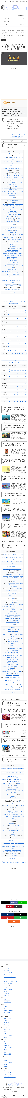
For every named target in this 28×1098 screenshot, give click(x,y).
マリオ (12, 173)
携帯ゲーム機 (9, 216)
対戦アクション (19, 777)
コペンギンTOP (6, 153)
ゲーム (12, 153)
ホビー (15, 153)
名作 (20, 168)
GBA (11, 218)
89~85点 (17, 825)
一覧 (6, 173)
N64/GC (11, 251)
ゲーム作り (15, 284)
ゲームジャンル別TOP (6, 772)
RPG (7, 175)
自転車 (5, 1050)
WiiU (16, 214)
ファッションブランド (10, 1035)
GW (7, 274)
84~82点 (21, 825)
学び (5, 1041)
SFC (7, 214)
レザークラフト (8, 1047)
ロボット (6, 1008)
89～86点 (15, 816)
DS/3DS (20, 253)
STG (8, 779)
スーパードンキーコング (12, 191)
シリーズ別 (9, 200)
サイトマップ (12, 292)
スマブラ (13, 195)
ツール (17, 175)
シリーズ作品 (12, 224)
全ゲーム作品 (12, 197)
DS (13, 218)
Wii (13, 214)
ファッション (7, 1029)
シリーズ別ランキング (12, 186)
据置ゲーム (9, 250)
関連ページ (14, 772)
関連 (10, 195)
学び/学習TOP (7, 284)
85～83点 (19, 816)
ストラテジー (11, 790)
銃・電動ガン (7, 1002)
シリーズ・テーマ (13, 840)
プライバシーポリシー (10, 1077)
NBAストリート (14, 193)
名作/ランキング (12, 161)
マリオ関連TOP (5, 161)
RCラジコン (7, 991)
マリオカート (13, 188)
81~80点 (13, 826)
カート (4, 175)
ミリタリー (16, 285)
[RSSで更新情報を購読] (14, 921)
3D (15, 234)
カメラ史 (6, 1025)
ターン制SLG (18, 790)
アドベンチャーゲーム (12, 819)
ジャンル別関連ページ (12, 776)
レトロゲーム (7, 968)
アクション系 (5, 777)
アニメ (5, 1006)
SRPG (14, 789)
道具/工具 (6, 1045)
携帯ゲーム (4, 253)
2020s (18, 221)
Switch (19, 214)
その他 (21, 175)
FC (5, 214)
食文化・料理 (7, 1054)
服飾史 (5, 1037)
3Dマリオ (21, 173)
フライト (12, 779)
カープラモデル (8, 989)
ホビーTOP (5, 285)
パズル (14, 175)
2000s (11, 221)
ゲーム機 (6, 970)
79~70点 (20, 814)
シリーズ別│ (11, 177)
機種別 (20, 157)
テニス (18, 177)
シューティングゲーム (10, 977)
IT (12, 850)
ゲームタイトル (8, 972)
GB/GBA (16, 253)
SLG (20, 779)
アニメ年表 (7, 1012)
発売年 (10, 219)
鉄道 (5, 1052)
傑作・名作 (15, 157)
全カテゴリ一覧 (20, 1087)
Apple (5, 1064)
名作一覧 (15, 181)
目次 (8, 103)
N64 (10, 214)
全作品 (18, 161)
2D (2, 234)
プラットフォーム (12, 777)
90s (9, 221)
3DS (15, 218)
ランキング (10, 157)
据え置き (9, 212)
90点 (15, 807)
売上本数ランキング (7, 168)
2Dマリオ (17, 173)
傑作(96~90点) (12, 825)
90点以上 (10, 816)
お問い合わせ (7, 1074)
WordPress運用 (8, 1062)
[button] (18, 906)
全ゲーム (13, 228)
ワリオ (21, 182)
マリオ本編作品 (12, 227)
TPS (6, 779)
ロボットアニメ (14, 287)
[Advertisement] (14, 84)
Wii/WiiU (15, 251)
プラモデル (10, 285)
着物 (5, 1031)
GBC (8, 218)
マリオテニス (9, 189)
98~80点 (16, 814)
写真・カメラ (7, 1018)
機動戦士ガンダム (8, 1010)
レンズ (5, 1020)
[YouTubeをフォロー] (7, 917)
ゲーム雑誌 (14, 289)
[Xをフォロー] (20, 914)
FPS (3, 779)
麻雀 (16, 797)
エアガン (21, 285)
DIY (5, 1043)
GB (6, 218)
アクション (5, 783)
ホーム (5, 1070)
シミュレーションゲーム (10, 981)
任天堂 (4, 40)
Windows (6, 1066)
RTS (22, 790)
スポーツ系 (8, 794)
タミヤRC (6, 993)
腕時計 (5, 1033)
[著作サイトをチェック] (7, 914)
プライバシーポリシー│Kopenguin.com (7, 1088)
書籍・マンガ (20, 153)
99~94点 (19, 805)
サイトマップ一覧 (13, 858)
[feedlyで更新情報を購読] (20, 917)
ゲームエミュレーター (10, 983)
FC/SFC (7, 251)
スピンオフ (4, 191)
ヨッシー (17, 182)
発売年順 (12, 267)
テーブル (17, 781)
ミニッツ (6, 995)
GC (12, 214)
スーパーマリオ (7, 188)
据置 (3, 271)
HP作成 (19, 284)
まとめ (6, 816)
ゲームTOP (4, 157)
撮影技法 (6, 1022)
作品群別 (13, 248)
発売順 (15, 177)
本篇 (2, 188)
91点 (12, 807)
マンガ (18, 289)
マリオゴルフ (20, 188)
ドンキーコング (12, 182)
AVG (15, 779)
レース (11, 792)
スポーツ (4, 177)
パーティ (10, 175)
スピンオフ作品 (12, 246)
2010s (14, 221)
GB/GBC (9, 264)
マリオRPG (15, 189)
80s (7, 221)
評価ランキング (15, 168)
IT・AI (5, 1058)
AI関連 (5, 1060)
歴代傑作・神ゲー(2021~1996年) (9, 805)
